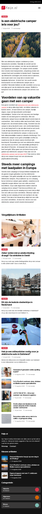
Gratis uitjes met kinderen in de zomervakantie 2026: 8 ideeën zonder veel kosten (24, 406)
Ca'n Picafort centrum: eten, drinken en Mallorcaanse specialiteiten (27, 382)
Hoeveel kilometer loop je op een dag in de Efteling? (24, 457)
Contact (13, 446)
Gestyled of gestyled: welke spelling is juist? (26, 371)
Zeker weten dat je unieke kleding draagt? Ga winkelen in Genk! (17, 254)
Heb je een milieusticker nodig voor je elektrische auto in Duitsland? (19, 352)
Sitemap (4, 446)
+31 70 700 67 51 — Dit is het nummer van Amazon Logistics (24, 394)
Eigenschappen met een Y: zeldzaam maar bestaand (23, 474)
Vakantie (4, 16)
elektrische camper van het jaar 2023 (14, 154)
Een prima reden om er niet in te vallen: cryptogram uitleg (25, 417)
